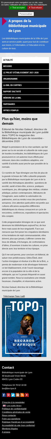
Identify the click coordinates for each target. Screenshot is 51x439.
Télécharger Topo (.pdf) (14, 296)
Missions (7, 66)
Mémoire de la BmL (12, 97)
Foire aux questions (11, 419)
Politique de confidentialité (14, 409)
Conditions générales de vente (16, 412)
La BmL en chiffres (12, 85)
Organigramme (10, 78)
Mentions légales (10, 429)
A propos (6, 432)
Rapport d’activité (12, 91)
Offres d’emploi (10, 110)
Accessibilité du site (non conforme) (18, 425)
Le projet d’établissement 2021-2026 (21, 72)
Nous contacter (9, 415)
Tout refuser (36, 7)
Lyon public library (14, 406)
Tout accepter (18, 7)
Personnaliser (25, 14)
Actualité (8, 59)
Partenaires (9, 104)
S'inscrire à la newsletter (13, 402)
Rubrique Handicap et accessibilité (18, 422)
